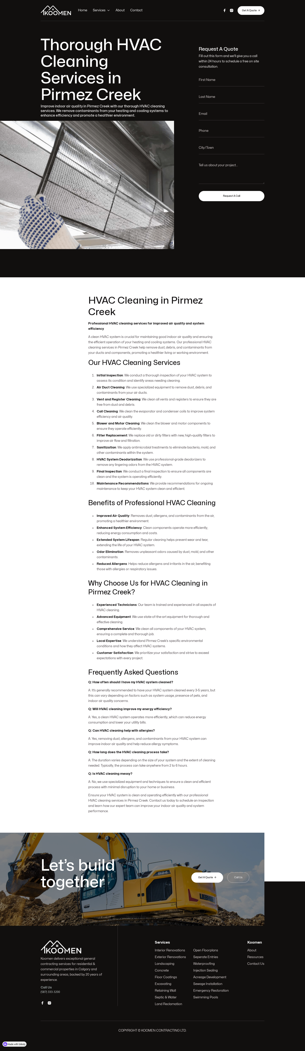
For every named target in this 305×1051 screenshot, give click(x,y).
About (120, 10)
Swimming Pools (205, 997)
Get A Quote (251, 10)
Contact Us (255, 963)
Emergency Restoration (211, 990)
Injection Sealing (205, 970)
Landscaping (164, 963)
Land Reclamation (168, 1004)
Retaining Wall (165, 990)
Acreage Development (209, 977)
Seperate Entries (205, 957)
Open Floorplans (205, 950)
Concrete (162, 970)
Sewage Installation (207, 983)
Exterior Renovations (170, 957)
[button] (101, 10)
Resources (255, 957)
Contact (136, 10)
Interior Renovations (170, 950)
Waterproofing (204, 963)
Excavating (163, 983)
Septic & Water (166, 997)
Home (82, 10)
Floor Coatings (166, 977)
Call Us (238, 877)
